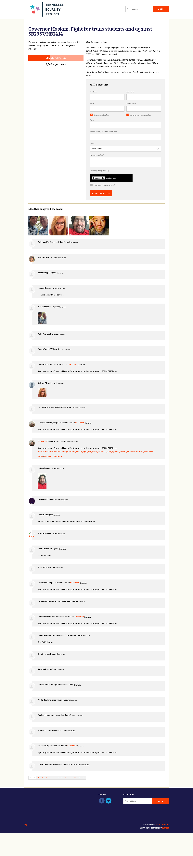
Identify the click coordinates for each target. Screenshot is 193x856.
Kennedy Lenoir (45, 548)
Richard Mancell (45, 306)
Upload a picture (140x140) (99, 171)
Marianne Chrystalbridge (70, 764)
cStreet (165, 827)
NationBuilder (162, 824)
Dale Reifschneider (69, 601)
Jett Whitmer (44, 407)
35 (80, 778)
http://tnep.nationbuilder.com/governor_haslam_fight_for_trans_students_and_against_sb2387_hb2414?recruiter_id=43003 (95, 451)
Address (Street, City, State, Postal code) (103, 132)
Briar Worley (44, 567)
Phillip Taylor (44, 700)
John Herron (43, 364)
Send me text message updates (140, 115)
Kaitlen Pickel (44, 383)
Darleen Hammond (46, 715)
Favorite (58, 456)
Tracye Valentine (45, 684)
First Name (93, 92)
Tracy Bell (42, 514)
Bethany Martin (45, 257)
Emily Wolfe (43, 242)
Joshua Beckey (44, 288)
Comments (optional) (97, 155)
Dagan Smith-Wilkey (47, 349)
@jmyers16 (43, 441)
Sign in (27, 824)
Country (92, 143)
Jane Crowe (43, 764)
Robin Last (42, 730)
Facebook (73, 364)
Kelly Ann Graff (45, 334)
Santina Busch (44, 669)
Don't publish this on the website (105, 185)
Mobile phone (131, 103)
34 (75, 778)
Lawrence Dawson (46, 499)
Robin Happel (44, 272)
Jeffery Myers (44, 468)
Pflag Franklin (64, 242)
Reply (40, 456)
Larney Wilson (44, 582)
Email (92, 103)
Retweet (48, 456)
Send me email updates (101, 115)
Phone (92, 120)
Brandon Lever (44, 533)
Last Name (130, 92)
